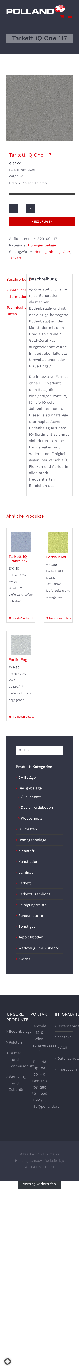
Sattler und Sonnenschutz (15, 1059)
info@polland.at (45, 1106)
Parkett (24, 883)
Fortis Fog (18, 659)
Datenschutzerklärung (64, 1058)
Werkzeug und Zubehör (38, 948)
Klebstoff (26, 851)
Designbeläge (30, 788)
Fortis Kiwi (56, 557)
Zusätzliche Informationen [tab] (15, 293)
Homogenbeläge (42, 245)
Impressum (64, 1069)
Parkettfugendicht (34, 894)
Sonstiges (26, 926)
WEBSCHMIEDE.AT (39, 1167)
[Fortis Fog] (21, 643)
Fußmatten (27, 829)
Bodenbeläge (15, 1031)
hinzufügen (42, 221)
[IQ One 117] (39, 108)
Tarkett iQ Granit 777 (18, 558)
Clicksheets (31, 797)
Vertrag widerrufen (39, 1184)
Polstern (15, 1042)
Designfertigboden (37, 807)
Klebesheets (32, 818)
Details (29, 618)
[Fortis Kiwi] (58, 540)
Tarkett (15, 258)
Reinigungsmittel (33, 905)
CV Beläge (27, 777)
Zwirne (24, 959)
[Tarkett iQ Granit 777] (21, 540)
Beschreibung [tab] (15, 279)
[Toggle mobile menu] (70, 16)
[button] (7, 1361)
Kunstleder (27, 861)
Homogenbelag (47, 252)
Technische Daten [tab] (15, 310)
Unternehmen (64, 1026)
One (66, 252)
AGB (63, 1047)
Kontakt (64, 1037)
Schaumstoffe (30, 915)
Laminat (25, 872)
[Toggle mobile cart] (62, 16)
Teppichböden (30, 937)
